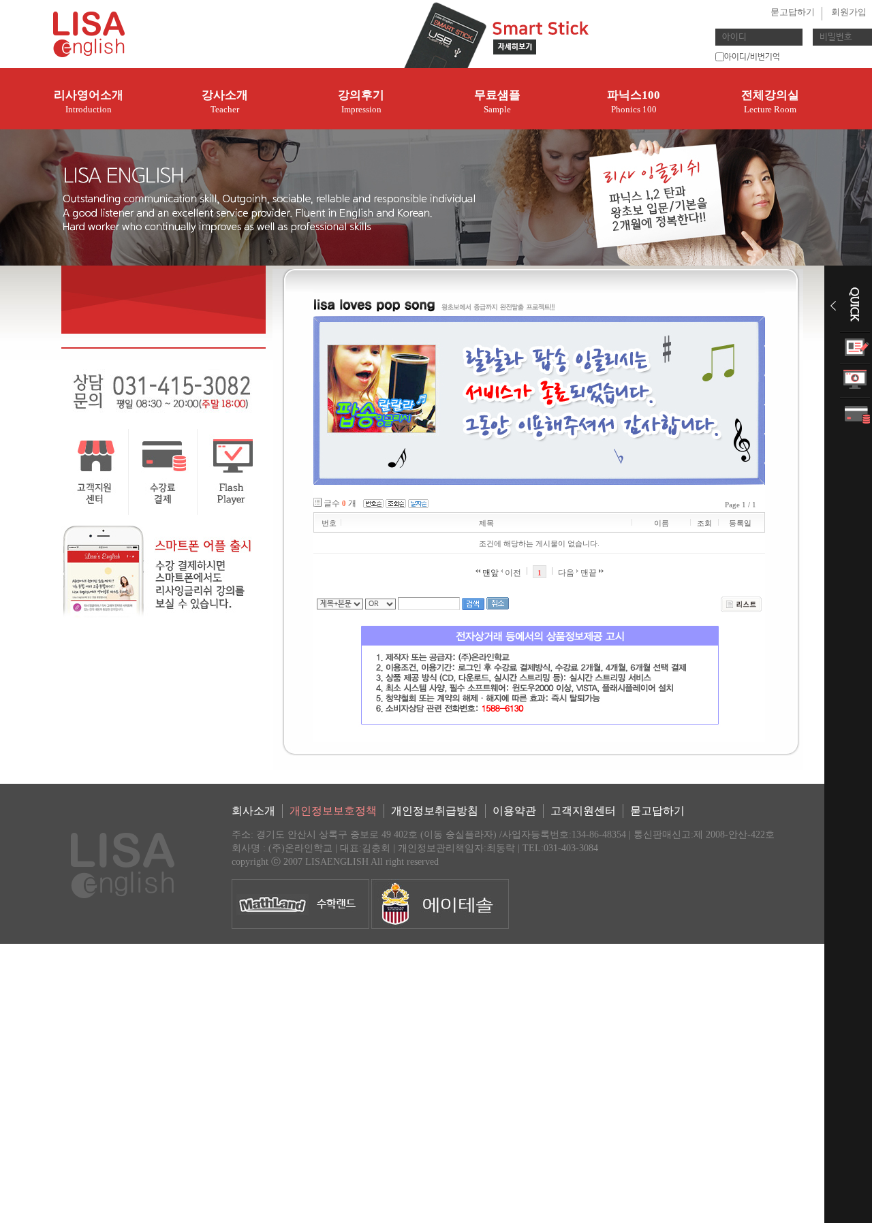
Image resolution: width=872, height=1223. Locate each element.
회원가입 (849, 12)
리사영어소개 (88, 101)
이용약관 (514, 810)
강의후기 (361, 101)
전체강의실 (770, 101)
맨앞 (489, 572)
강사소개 (225, 101)
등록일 (740, 523)
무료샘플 (497, 101)
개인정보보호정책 (333, 810)
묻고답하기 (792, 12)
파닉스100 (633, 101)
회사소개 (253, 810)
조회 (704, 523)
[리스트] (741, 604)
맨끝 (589, 572)
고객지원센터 (583, 810)
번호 (329, 523)
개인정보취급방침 (434, 810)
